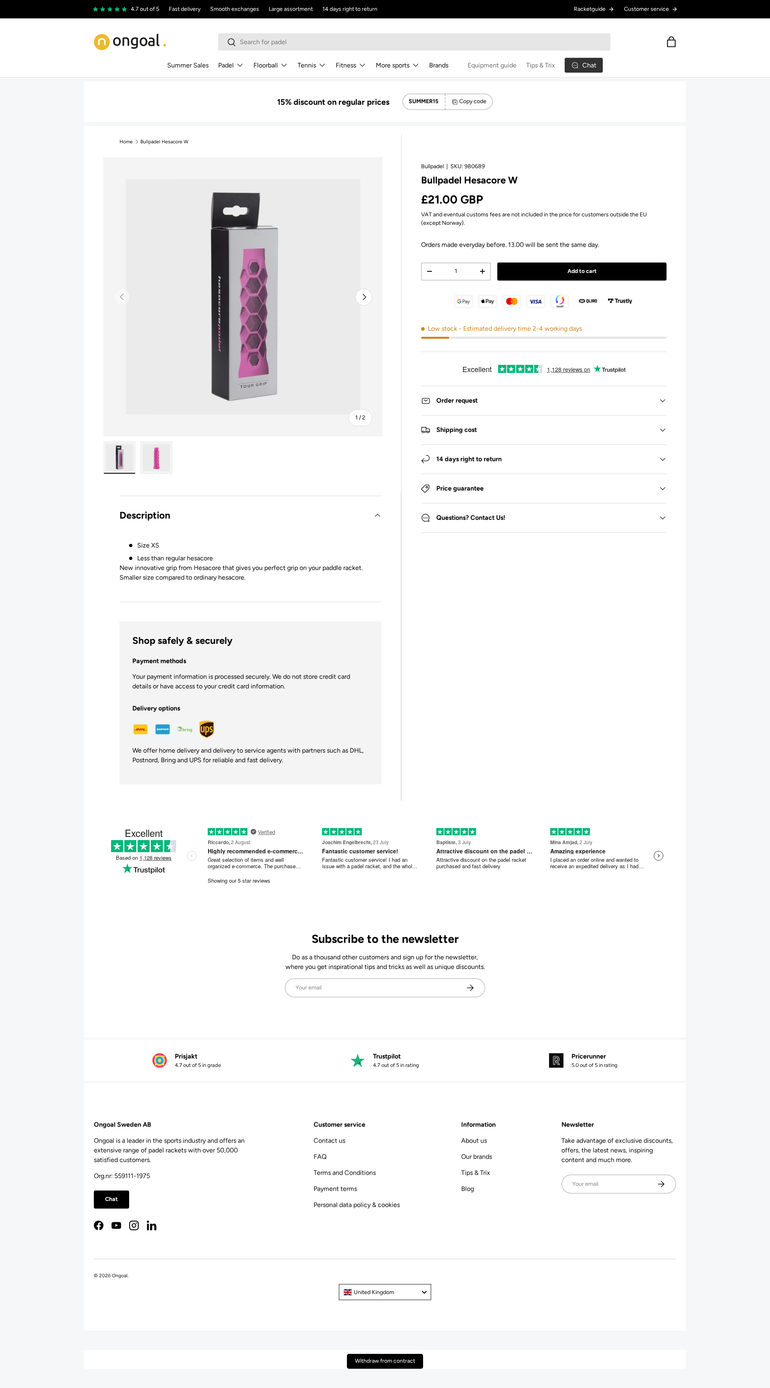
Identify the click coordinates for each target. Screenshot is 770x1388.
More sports (392, 65)
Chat (111, 1199)
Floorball (265, 65)
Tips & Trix (540, 65)
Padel (226, 65)
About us (474, 1140)
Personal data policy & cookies (357, 1205)
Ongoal (120, 1275)
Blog (467, 1189)
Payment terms (335, 1189)
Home (126, 141)
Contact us (329, 1140)
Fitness (346, 65)
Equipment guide (492, 65)
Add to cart (582, 271)
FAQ (320, 1156)
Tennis (307, 65)
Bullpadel (432, 166)
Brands (438, 65)
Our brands (476, 1156)
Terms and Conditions (345, 1172)
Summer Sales (188, 65)
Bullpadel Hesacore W (164, 141)
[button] (671, 42)
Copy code (472, 101)
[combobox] (414, 42)
